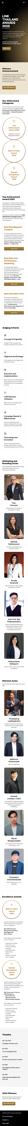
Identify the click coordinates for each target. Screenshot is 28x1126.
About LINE (5, 1123)
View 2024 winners (8, 1103)
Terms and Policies (7, 1116)
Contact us (5, 1120)
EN (24, 2)
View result (6, 48)
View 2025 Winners (9, 87)
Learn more (14, 249)
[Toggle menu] (3, 3)
